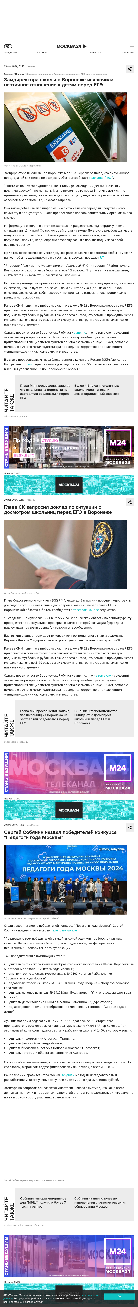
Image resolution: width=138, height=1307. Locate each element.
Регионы (31, 66)
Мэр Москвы (33, 825)
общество (39, 1225)
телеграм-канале (86, 610)
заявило (80, 332)
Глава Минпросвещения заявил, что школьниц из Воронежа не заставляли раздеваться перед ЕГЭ (45, 392)
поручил (28, 364)
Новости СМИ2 (12, 473)
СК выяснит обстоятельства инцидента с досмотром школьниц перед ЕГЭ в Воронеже (95, 717)
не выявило (102, 675)
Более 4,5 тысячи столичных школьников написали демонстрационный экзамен (96, 390)
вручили (68, 1075)
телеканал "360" (101, 177)
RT (102, 257)
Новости (19, 74)
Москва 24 (69, 46)
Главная (8, 74)
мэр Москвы (10, 1225)
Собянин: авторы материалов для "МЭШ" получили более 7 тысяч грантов (43, 1202)
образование (11, 416)
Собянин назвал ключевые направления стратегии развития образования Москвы (100, 1202)
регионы (24, 416)
